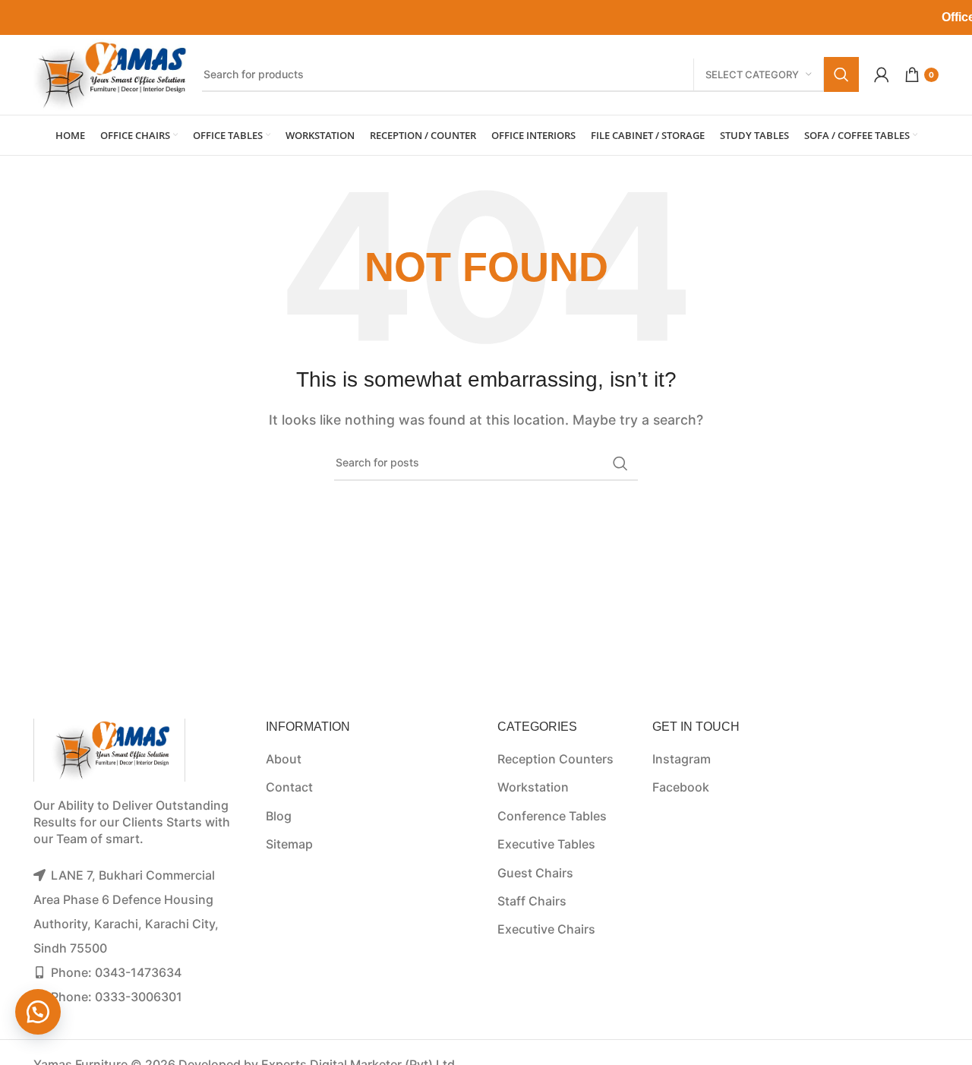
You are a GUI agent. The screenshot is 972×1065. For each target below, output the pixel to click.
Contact (289, 787)
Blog (279, 815)
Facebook (680, 787)
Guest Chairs (535, 872)
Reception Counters (555, 758)
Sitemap (289, 844)
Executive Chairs (546, 929)
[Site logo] (110, 73)
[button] (38, 1012)
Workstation (533, 787)
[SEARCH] (841, 74)
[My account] (881, 74)
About (283, 758)
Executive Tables (546, 844)
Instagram (681, 758)
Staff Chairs (531, 901)
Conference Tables (552, 815)
